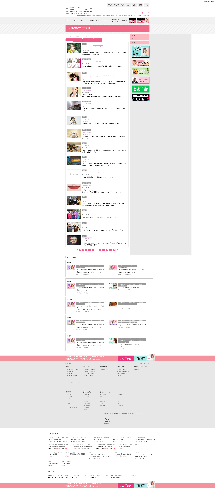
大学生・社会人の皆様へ (122, 5)
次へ (117, 250)
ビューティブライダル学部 (89, 373)
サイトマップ (146, 413)
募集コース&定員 (70, 394)
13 (100, 249)
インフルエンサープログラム (72, 377)
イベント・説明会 (126, 358)
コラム (97, 40)
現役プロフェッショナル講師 (72, 369)
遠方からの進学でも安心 (122, 373)
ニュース (78, 40)
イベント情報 (119, 394)
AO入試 (68, 398)
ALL (69, 39)
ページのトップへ (145, 363)
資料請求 (141, 358)
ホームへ (69, 363)
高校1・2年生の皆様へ (116, 5)
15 (107, 249)
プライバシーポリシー (137, 413)
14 (103, 249)
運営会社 (106, 413)
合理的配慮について (126, 413)
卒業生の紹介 (136, 369)
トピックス (119, 396)
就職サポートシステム (105, 369)
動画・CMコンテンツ (104, 405)
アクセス (138, 12)
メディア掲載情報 (120, 405)
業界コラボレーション (71, 371)
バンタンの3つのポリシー (115, 413)
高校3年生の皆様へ (110, 5)
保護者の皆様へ (140, 5)
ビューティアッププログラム (72, 375)
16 (110, 249)
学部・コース (86, 366)
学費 (67, 405)
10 (89, 249)
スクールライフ (121, 366)
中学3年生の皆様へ (134, 5)
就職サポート (103, 366)
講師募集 (85, 409)
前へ (77, 250)
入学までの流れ (70, 396)
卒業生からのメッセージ (140, 366)
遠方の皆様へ (128, 5)
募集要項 (68, 392)
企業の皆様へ (146, 5)
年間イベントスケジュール (122, 375)
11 (93, 249)
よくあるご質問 (146, 12)
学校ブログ (88, 40)
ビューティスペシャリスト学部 (89, 371)
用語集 (101, 396)
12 (96, 249)
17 (114, 249)
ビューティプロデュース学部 (89, 369)
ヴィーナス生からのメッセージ (123, 371)
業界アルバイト (70, 373)
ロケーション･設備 (121, 369)
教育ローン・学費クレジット (72, 407)
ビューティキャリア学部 (88, 375)
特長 (67, 366)
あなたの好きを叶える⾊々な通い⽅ (73, 382)
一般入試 (68, 403)
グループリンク (103, 394)
